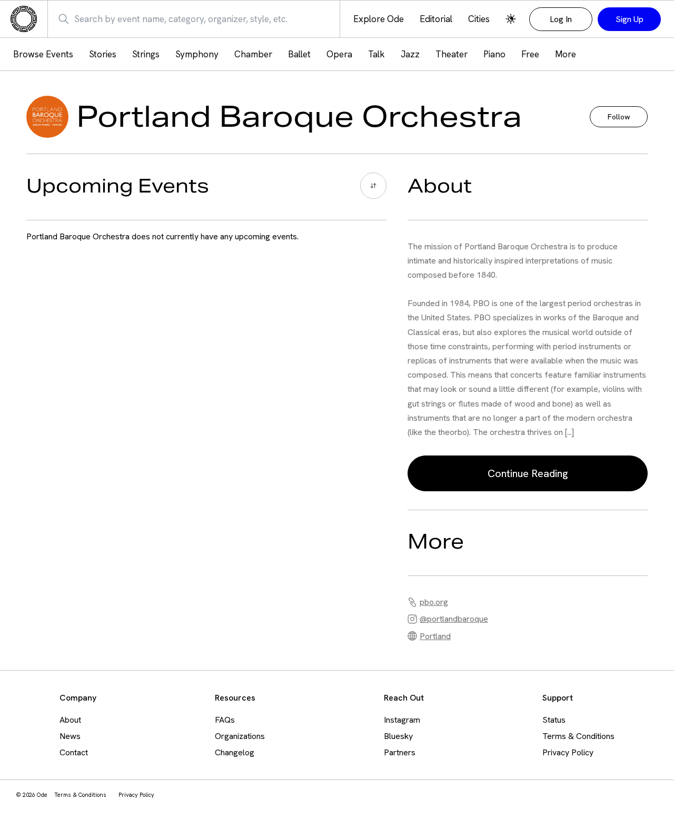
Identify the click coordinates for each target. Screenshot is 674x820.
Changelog (234, 752)
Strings (146, 54)
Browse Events (43, 54)
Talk (376, 54)
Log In (561, 19)
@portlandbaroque (454, 618)
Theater (451, 54)
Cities (479, 19)
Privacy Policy (567, 752)
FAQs (225, 719)
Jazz (410, 54)
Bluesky (398, 736)
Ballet (299, 54)
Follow (619, 117)
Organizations (240, 736)
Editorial (436, 19)
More (565, 54)
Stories (102, 54)
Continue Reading (528, 473)
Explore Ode (378, 19)
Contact (74, 752)
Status (554, 719)
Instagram (402, 719)
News (70, 736)
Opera (339, 54)
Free (530, 54)
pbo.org (434, 602)
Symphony (197, 54)
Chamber (253, 54)
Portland (435, 636)
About (70, 719)
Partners (399, 752)
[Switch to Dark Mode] (511, 19)
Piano (494, 54)
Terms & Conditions (578, 736)
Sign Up (629, 19)
